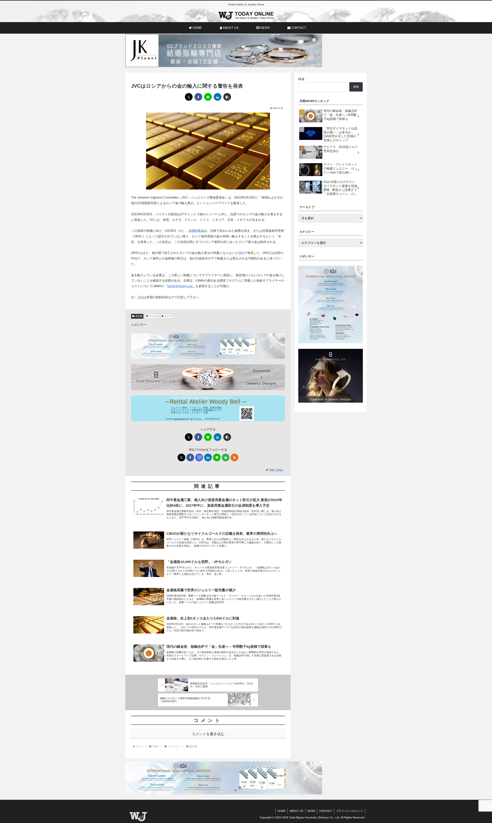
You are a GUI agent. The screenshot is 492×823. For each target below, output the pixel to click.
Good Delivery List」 (181, 286)
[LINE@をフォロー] (217, 457)
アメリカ (153, 316)
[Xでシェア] (189, 97)
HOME (282, 810)
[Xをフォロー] (181, 457)
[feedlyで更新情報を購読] (225, 457)
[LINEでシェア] (208, 97)
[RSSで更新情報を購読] (234, 457)
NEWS (311, 810)
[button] (227, 97)
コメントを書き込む (208, 734)
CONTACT (325, 810)
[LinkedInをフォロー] (208, 457)
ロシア (167, 316)
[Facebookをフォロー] (190, 457)
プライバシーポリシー (349, 810)
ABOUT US (296, 810)
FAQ (241, 252)
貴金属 (138, 316)
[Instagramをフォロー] (199, 457)
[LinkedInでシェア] (217, 97)
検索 (301, 79)
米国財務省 (196, 230)
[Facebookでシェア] (198, 97)
